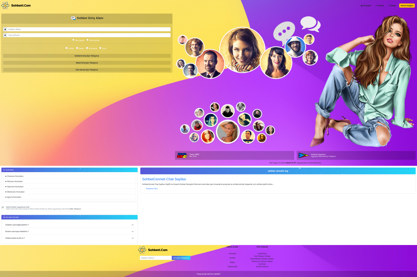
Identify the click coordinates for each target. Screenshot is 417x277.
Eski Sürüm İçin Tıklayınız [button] (87, 70)
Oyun (104, 48)
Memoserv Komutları (16, 192)
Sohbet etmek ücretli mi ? (15, 238)
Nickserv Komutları (15, 181)
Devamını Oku (152, 188)
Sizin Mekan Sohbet (262, 256)
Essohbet (262, 264)
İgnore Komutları (14, 197)
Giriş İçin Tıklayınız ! (181, 258)
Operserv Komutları (15, 186)
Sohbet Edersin (262, 266)
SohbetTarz (262, 253)
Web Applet (79, 40)
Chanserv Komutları (15, 176)
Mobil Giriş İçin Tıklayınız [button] (87, 63)
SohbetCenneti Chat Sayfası (164, 179)
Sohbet (380, 5)
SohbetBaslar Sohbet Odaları (262, 259)
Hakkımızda (232, 266)
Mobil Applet (94, 40)
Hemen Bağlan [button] (407, 5)
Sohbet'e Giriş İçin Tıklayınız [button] (87, 56)
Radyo (393, 5)
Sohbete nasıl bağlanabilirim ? (17, 225)
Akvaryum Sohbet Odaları (262, 261)
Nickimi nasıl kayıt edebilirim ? (17, 231)
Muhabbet (93, 48)
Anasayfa (366, 5)
